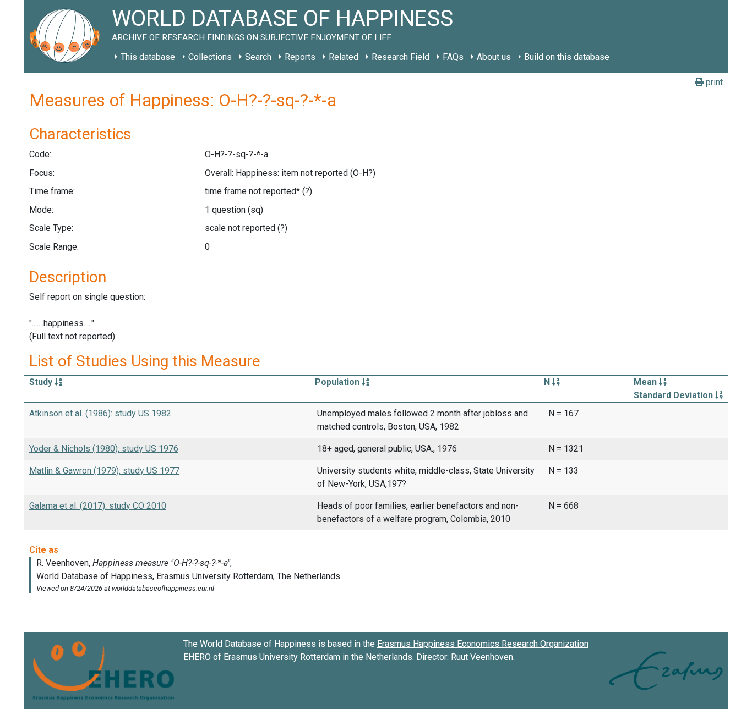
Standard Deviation (674, 395)
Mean (646, 382)
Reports (300, 57)
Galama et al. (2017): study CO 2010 (97, 506)
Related (343, 57)
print (713, 82)
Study (42, 382)
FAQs (453, 57)
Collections (210, 57)
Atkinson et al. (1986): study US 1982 (100, 413)
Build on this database (566, 57)
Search (258, 57)
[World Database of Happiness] (68, 36)
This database (148, 57)
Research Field (400, 57)
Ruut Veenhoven (482, 657)
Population (338, 382)
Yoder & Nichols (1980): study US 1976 (103, 448)
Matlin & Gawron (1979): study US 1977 (104, 470)
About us (494, 57)
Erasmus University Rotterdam (282, 657)
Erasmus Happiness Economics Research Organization (482, 644)
